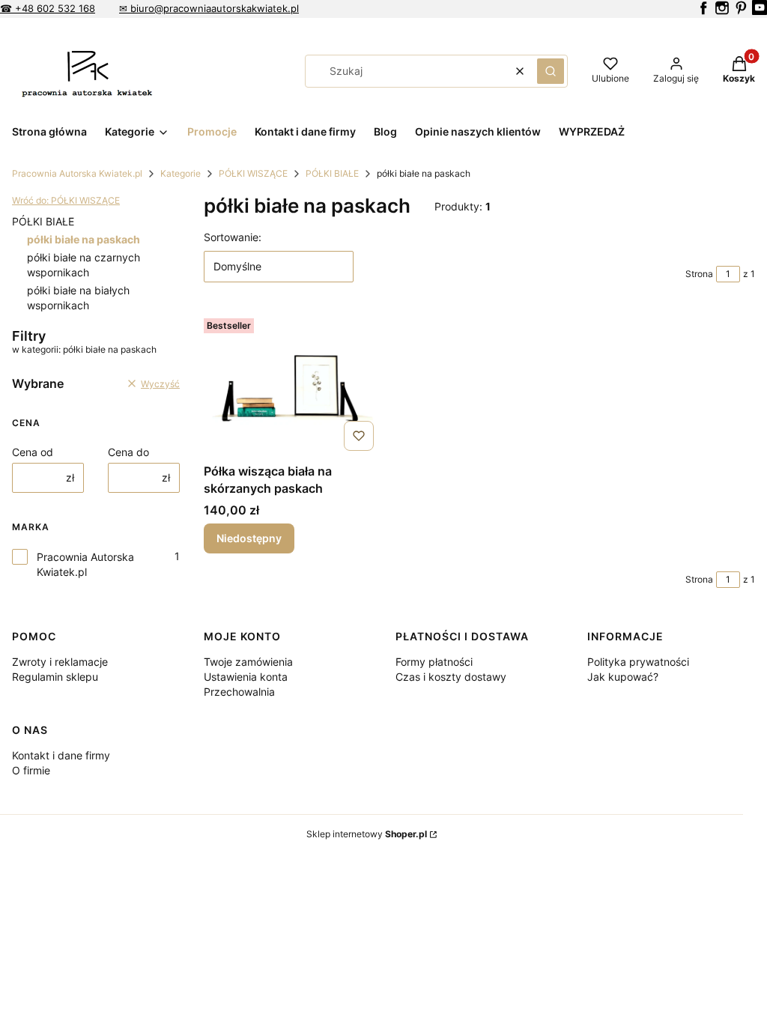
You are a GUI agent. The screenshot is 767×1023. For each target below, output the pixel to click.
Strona (699, 273)
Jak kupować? (622, 676)
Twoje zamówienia (248, 661)
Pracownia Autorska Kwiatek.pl (77, 173)
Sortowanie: (232, 237)
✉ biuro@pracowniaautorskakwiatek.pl (209, 8)
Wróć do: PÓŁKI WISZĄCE (66, 200)
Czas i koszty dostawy (450, 676)
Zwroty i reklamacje (60, 661)
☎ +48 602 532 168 (47, 8)
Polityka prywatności (638, 661)
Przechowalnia (239, 691)
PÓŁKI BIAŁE (332, 173)
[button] (550, 71)
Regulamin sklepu (55, 676)
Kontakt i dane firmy (61, 755)
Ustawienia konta (246, 676)
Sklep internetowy (366, 834)
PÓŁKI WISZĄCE (253, 173)
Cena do (128, 452)
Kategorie (180, 173)
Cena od (32, 452)
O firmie (31, 770)
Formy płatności (434, 661)
